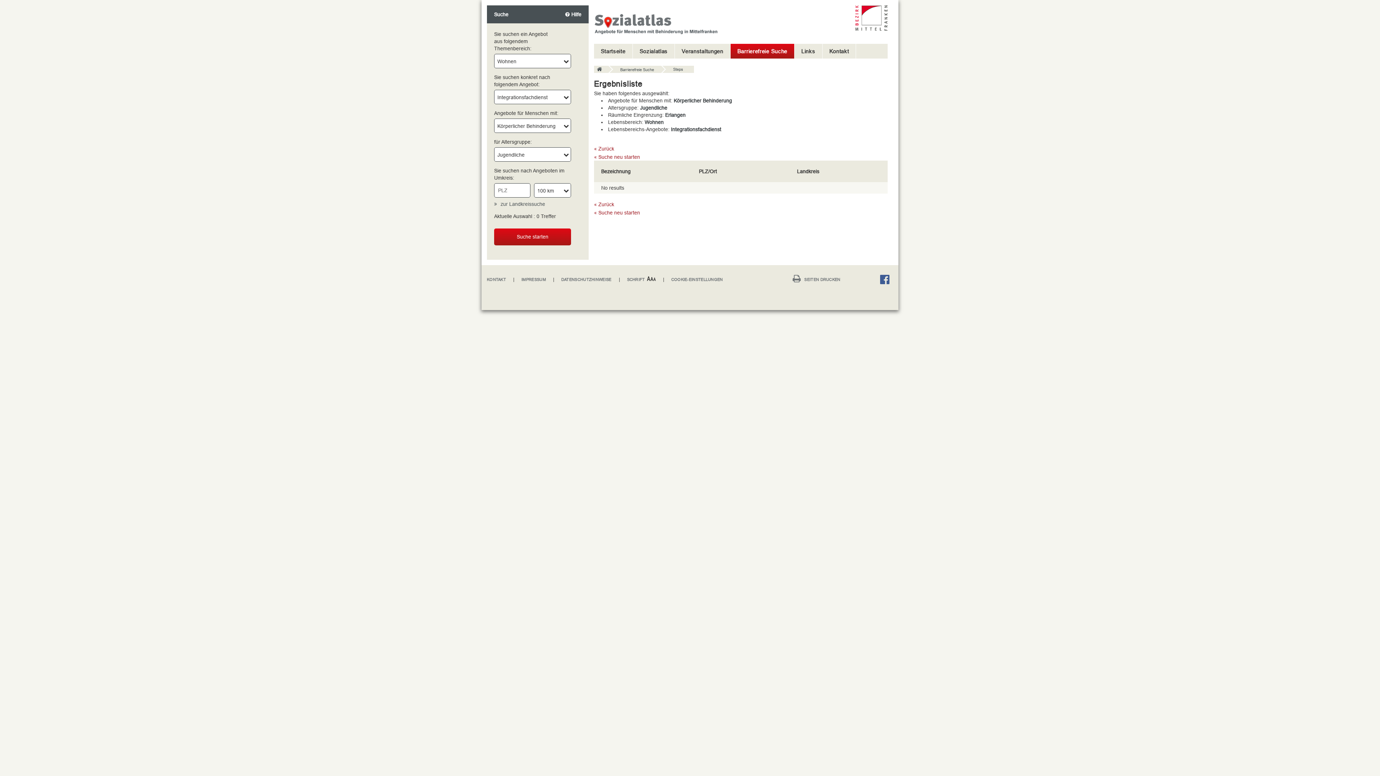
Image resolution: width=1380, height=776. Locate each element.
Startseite (613, 51)
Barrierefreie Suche (762, 51)
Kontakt (839, 51)
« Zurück (604, 149)
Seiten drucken (822, 279)
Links (808, 51)
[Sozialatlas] (601, 69)
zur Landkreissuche (523, 204)
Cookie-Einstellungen (697, 279)
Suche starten (532, 237)
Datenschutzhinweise (586, 279)
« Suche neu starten (617, 157)
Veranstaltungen (702, 51)
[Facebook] (886, 280)
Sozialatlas (654, 51)
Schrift (636, 279)
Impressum (533, 279)
